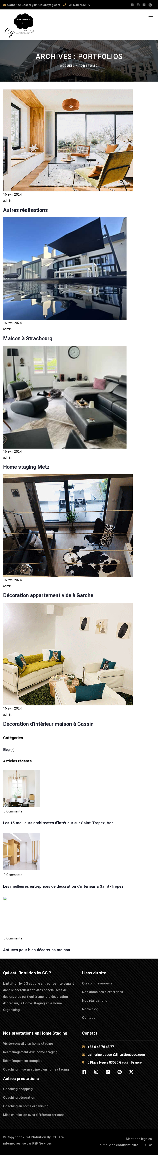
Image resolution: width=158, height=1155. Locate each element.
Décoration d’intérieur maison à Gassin (48, 724)
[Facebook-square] (84, 1072)
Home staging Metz (26, 467)
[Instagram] (96, 1072)
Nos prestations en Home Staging (35, 1033)
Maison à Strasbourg (27, 338)
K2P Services (42, 1143)
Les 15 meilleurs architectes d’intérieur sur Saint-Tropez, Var (58, 823)
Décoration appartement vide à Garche (48, 595)
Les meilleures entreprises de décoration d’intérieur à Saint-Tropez (63, 886)
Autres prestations (21, 1078)
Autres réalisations (25, 210)
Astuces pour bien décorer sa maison (36, 950)
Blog (6, 750)
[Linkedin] (108, 1072)
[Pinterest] (119, 1072)
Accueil (67, 65)
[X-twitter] (131, 1072)
